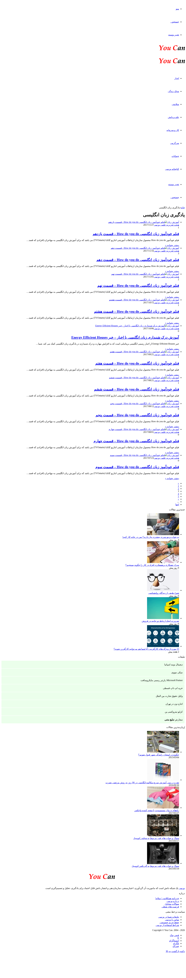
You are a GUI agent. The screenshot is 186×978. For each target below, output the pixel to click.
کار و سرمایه (173, 130)
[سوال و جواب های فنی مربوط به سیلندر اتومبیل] (163, 835)
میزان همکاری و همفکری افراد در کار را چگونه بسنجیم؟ (152, 565)
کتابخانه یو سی (172, 169)
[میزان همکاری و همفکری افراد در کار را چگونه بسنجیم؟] (163, 562)
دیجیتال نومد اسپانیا (173, 664)
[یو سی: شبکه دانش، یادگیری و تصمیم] (163, 50)
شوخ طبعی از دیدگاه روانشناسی (163, 593)
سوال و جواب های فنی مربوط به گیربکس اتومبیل (155, 866)
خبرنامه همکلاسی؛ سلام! (167, 898)
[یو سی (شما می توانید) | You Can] (93, 876)
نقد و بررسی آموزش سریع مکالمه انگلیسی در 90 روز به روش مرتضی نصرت (142, 782)
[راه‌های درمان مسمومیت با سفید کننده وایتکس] (163, 807)
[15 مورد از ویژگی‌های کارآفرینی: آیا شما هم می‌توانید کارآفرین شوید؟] (163, 646)
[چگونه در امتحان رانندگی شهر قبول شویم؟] (163, 752)
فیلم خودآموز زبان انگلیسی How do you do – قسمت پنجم (137, 415)
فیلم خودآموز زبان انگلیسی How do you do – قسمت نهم (138, 285)
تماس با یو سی (172, 919)
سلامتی (175, 104)
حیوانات (175, 156)
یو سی (182, 888)
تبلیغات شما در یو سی (168, 917)
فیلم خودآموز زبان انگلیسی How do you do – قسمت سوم (137, 467)
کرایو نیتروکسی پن (174, 712)
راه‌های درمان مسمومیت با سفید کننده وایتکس (156, 810)
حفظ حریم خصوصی (169, 922)
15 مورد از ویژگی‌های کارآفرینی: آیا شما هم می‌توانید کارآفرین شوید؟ (146, 649)
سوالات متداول (172, 904)
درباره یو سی (173, 901)
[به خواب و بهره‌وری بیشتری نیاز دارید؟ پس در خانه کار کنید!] (163, 534)
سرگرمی (174, 143)
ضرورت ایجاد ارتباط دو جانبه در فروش (160, 621)
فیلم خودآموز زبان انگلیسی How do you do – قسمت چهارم (136, 441)
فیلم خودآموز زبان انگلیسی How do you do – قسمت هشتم (136, 311)
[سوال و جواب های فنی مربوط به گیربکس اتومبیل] (163, 863)
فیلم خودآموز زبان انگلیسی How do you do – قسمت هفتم (137, 363)
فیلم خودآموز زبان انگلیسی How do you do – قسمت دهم (137, 260)
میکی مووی (177, 672)
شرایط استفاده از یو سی (167, 925)
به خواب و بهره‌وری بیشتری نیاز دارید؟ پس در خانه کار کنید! (150, 537)
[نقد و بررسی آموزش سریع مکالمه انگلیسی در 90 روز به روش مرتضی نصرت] (163, 780)
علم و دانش (173, 117)
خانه (183, 207)
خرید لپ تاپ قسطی (173, 688)
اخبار (176, 78)
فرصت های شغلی (170, 906)
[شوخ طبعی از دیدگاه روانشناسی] (163, 590)
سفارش (173, 719)
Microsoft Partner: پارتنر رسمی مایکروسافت (162, 680)
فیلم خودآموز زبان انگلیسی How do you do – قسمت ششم (136, 389)
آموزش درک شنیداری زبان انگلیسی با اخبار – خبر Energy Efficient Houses (125, 337)
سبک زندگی (173, 91)
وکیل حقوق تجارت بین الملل (169, 696)
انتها (177, 504)
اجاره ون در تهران (174, 704)
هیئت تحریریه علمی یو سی (166, 225)
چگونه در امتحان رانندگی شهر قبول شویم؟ (158, 754)
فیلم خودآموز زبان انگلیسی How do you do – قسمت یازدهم (136, 234)
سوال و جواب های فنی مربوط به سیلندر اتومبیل (156, 838)
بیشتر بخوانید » (172, 245)
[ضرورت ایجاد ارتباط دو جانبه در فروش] (163, 618)
